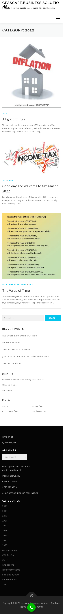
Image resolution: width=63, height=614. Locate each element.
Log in (5, 406)
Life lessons (8, 564)
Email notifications (11, 342)
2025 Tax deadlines (11, 363)
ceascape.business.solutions (30, 4)
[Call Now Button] (31, 607)
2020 (4, 515)
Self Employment (10, 574)
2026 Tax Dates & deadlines (16, 349)
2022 (4, 113)
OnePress (56, 603)
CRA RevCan (8, 555)
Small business (9, 579)
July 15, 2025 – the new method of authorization (26, 356)
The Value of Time (16, 290)
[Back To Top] (31, 595)
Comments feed (10, 411)
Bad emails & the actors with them (19, 335)
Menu (57, 17)
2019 (4, 510)
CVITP (5, 559)
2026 (4, 545)
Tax (11, 180)
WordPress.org (38, 411)
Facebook (7, 390)
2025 (4, 540)
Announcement (17, 285)
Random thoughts (11, 569)
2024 (4, 535)
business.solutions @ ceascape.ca (27, 379)
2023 (4, 530)
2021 (4, 520)
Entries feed (37, 406)
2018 (4, 506)
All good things (13, 119)
